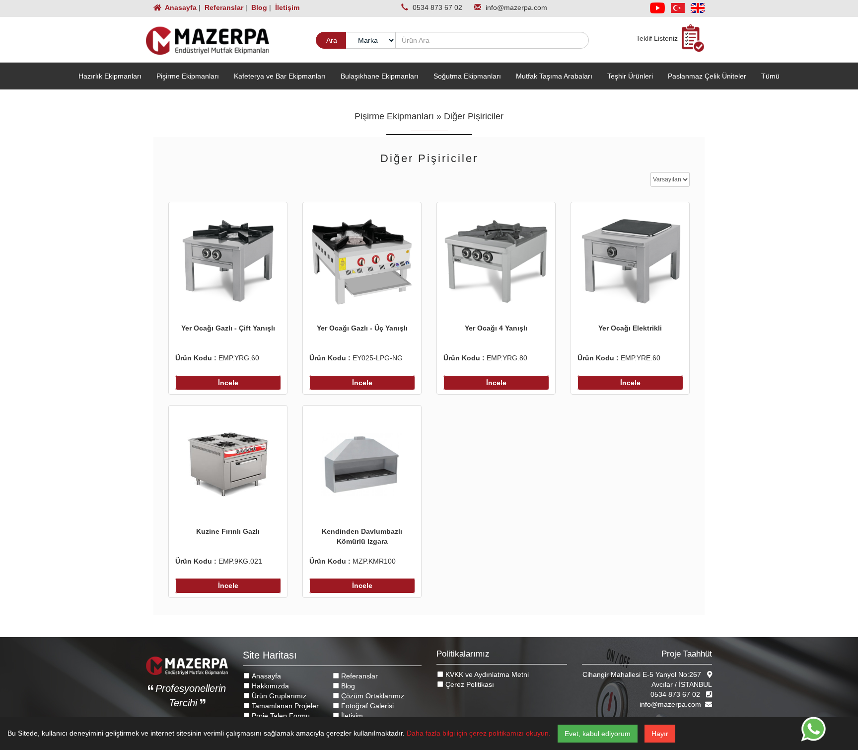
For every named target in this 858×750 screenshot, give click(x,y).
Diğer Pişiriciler (473, 116)
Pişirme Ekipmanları (394, 116)
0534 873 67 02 (438, 7)
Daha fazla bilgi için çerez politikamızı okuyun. (479, 733)
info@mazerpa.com (516, 7)
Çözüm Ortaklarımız (371, 696)
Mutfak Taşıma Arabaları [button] (554, 76)
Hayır (659, 734)
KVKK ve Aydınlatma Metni (486, 674)
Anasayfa (180, 7)
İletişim (286, 7)
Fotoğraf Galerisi (366, 706)
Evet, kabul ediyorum (598, 734)
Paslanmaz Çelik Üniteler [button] (707, 76)
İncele (228, 383)
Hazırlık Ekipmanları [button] (110, 76)
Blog (258, 7)
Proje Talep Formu (280, 716)
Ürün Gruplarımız (278, 696)
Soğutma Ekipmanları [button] (467, 76)
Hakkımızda (269, 686)
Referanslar (223, 7)
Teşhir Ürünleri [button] (630, 76)
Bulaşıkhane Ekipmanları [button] (380, 76)
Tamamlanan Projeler (284, 706)
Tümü (770, 76)
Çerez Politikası (468, 684)
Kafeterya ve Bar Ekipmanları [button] (280, 76)
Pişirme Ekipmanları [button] (187, 76)
